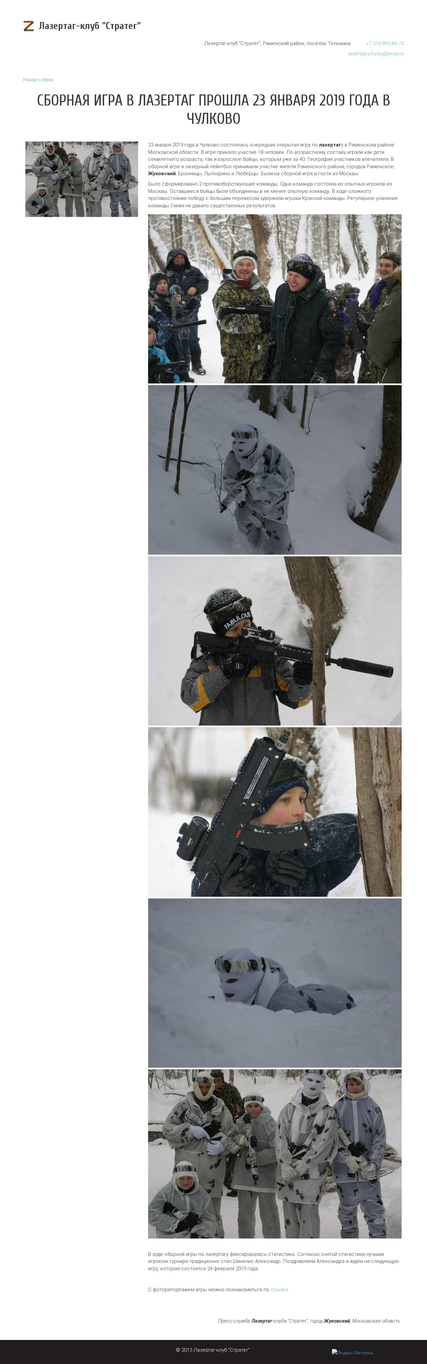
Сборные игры (311, 26)
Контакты (376, 26)
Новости (271, 26)
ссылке (280, 1290)
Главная (239, 26)
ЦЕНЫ (346, 26)
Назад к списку (38, 79)
